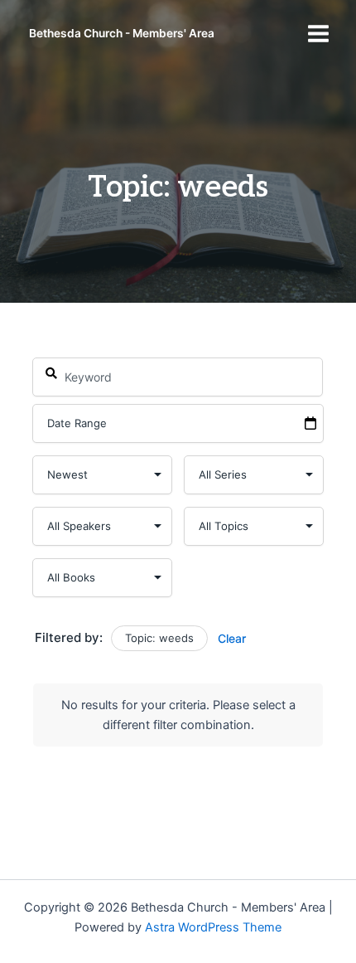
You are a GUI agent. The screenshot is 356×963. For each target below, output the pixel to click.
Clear (232, 638)
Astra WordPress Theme (213, 927)
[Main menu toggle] (318, 33)
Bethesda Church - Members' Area (121, 33)
